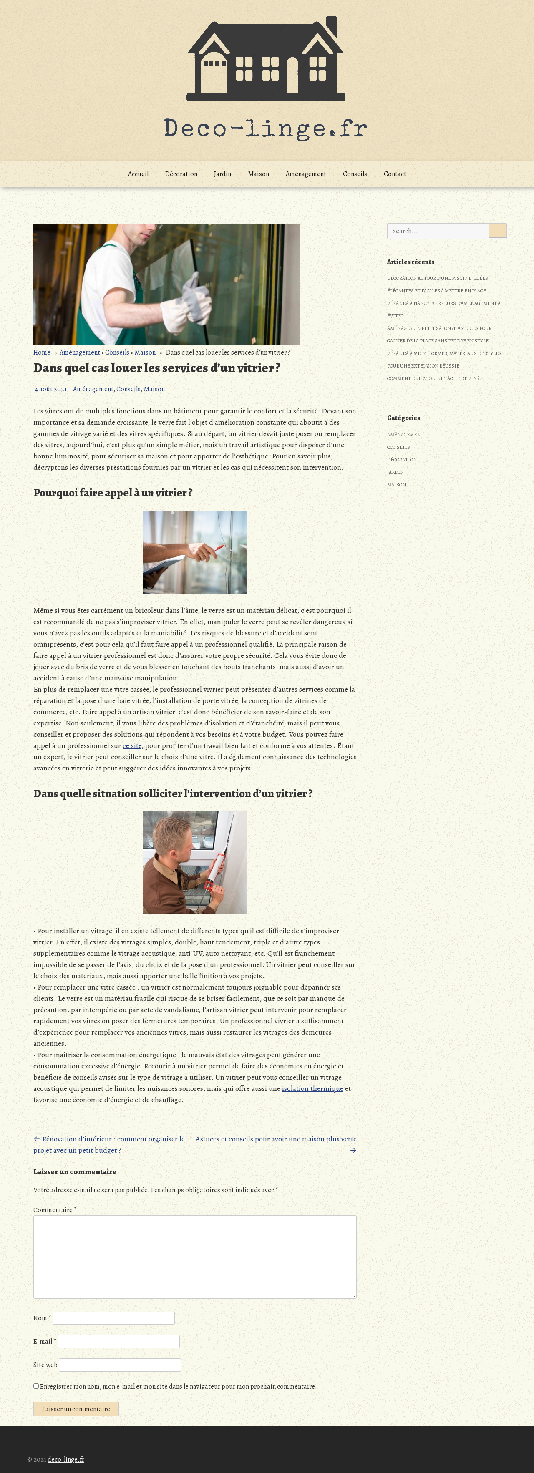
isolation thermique (312, 1088)
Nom (42, 1318)
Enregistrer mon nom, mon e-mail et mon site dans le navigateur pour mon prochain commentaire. (178, 1386)
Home (41, 352)
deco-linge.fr (66, 1459)
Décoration (181, 174)
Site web (45, 1365)
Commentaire (55, 1210)
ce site (132, 745)
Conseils (355, 174)
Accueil (138, 174)
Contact (395, 174)
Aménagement (306, 174)
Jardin (222, 174)
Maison (258, 174)
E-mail (44, 1341)
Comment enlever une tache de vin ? (433, 378)
